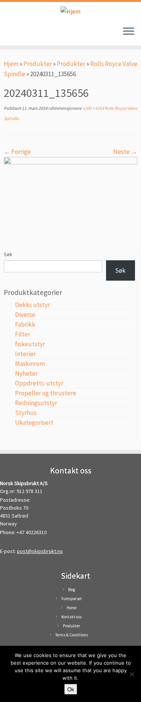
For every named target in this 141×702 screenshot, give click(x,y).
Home (71, 607)
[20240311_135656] (70, 191)
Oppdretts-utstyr (39, 383)
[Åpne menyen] (128, 32)
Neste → (125, 151)
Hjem (11, 64)
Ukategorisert (34, 422)
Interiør (25, 354)
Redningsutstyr (36, 403)
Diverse (25, 314)
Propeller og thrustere (45, 393)
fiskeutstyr (30, 344)
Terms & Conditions (71, 634)
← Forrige (17, 151)
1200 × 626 (92, 108)
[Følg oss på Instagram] (15, 35)
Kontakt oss (71, 616)
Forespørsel (71, 598)
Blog (71, 589)
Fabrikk (25, 324)
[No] (131, 674)
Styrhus (25, 413)
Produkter (37, 64)
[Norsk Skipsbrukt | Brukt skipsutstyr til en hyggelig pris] (70, 11)
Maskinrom (30, 363)
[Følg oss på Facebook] (8, 35)
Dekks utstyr (32, 305)
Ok (70, 689)
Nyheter (26, 373)
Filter (22, 334)
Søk (8, 254)
